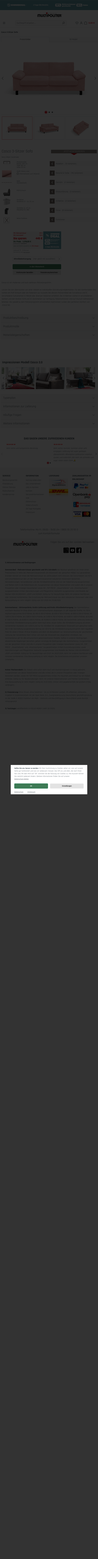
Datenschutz (18, 792)
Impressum (31, 792)
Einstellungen (67, 786)
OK (31, 786)
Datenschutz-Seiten (21, 779)
